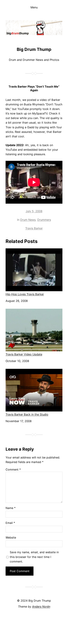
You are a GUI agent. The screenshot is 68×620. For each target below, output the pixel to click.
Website (11, 537)
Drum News (28, 219)
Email (10, 523)
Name (11, 508)
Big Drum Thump (34, 49)
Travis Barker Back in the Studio (27, 414)
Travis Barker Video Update (24, 354)
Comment (13, 469)
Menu (34, 7)
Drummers (44, 219)
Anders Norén (41, 606)
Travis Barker (34, 228)
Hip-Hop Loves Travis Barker (25, 294)
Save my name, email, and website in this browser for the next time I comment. (34, 556)
